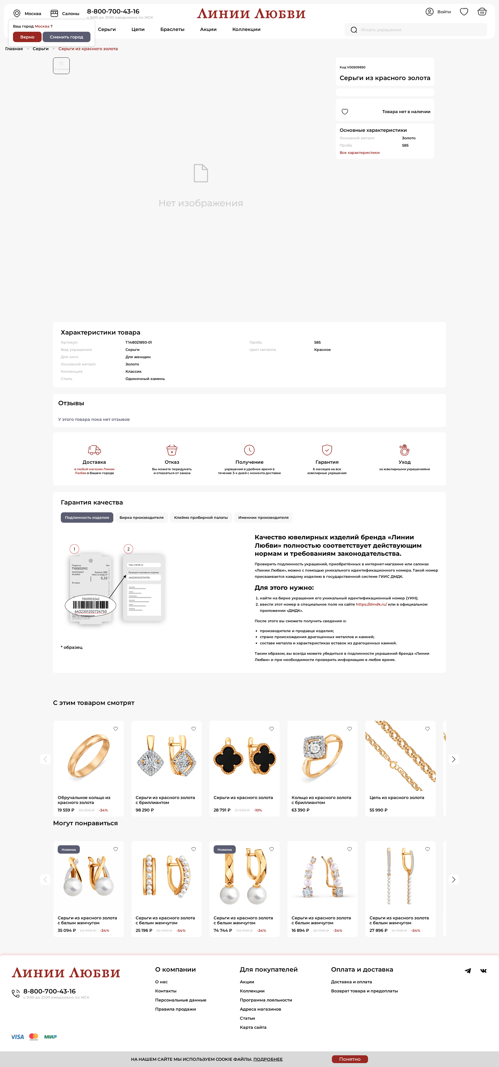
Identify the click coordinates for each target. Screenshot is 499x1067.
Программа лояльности (266, 1000)
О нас (161, 981)
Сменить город (66, 37)
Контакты (165, 991)
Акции (208, 29)
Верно (27, 37)
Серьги (107, 29)
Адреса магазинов (260, 1009)
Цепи (138, 29)
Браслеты (172, 29)
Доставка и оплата (351, 981)
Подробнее (268, 1059)
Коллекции (246, 29)
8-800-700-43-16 (113, 11)
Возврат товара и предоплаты (364, 991)
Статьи (247, 1018)
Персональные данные (180, 1000)
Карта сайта (253, 1027)
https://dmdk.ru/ (371, 604)
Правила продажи (175, 1009)
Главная (14, 48)
